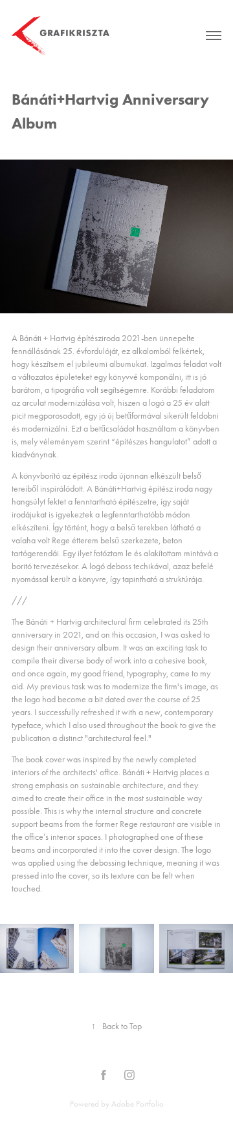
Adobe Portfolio (137, 1104)
